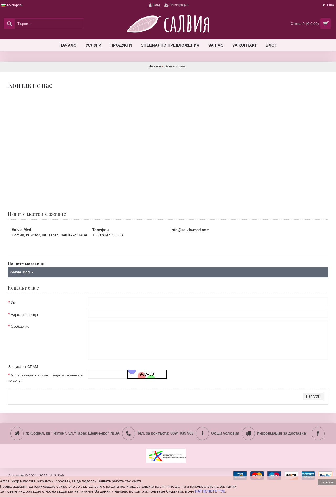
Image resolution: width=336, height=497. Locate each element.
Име (14, 303)
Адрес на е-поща (24, 315)
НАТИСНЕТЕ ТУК (210, 491)
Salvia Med (20, 272)
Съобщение (20, 326)
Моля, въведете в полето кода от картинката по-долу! (45, 377)
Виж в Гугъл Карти (34, 247)
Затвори (327, 482)
